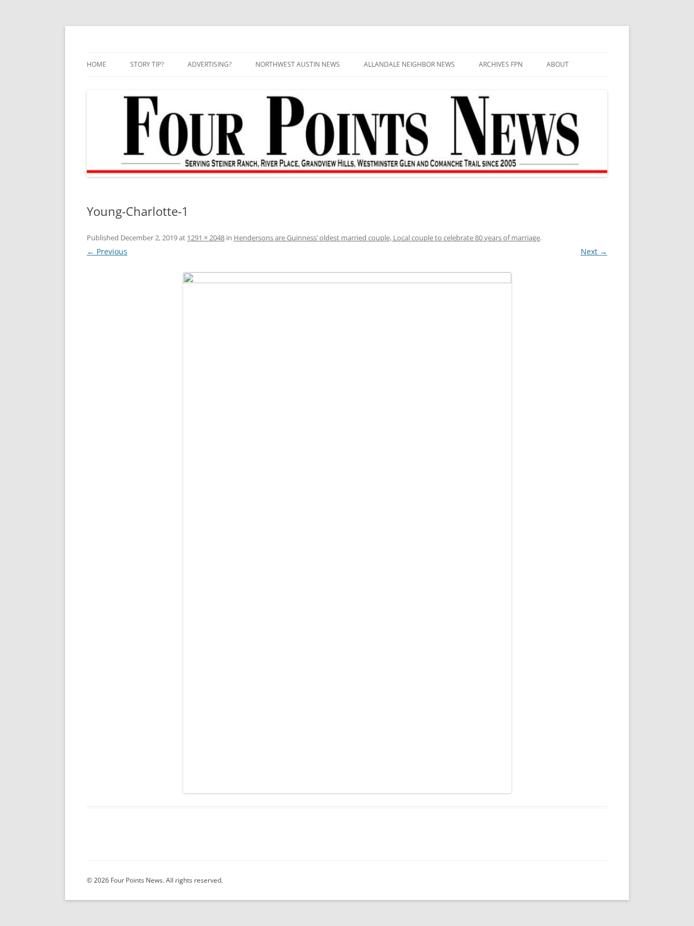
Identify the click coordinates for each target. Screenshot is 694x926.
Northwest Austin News (297, 64)
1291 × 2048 (205, 237)
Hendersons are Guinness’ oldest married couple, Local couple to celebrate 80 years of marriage (387, 237)
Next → (594, 251)
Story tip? (147, 64)
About (558, 64)
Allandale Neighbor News (409, 64)
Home (96, 64)
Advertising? (210, 64)
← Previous (107, 251)
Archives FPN (501, 64)
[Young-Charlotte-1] (347, 532)
